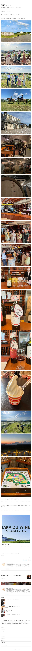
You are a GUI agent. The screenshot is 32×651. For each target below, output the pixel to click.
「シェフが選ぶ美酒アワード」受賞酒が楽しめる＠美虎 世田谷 (12, 614)
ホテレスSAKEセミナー (26, 623)
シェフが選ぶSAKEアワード (5, 620)
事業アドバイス (12, 620)
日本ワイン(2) (2, 555)
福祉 (29, 620)
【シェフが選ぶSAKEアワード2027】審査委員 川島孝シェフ (12, 606)
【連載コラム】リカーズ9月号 (8, 610)
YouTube (25, 620)
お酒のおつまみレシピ (15, 623)
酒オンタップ (4, 623)
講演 (17, 620)
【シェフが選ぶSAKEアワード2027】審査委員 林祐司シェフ (12, 602)
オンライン (9, 623)
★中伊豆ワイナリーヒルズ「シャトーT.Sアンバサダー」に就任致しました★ (11, 575)
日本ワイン (21, 620)
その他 (20, 623)
